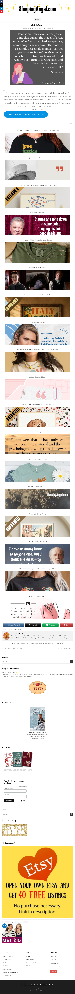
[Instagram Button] (37, 984)
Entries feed (30, 960)
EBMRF (5, 966)
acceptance (20, 643)
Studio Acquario (7, 975)
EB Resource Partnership (10, 963)
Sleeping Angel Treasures (10, 972)
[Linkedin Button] (34, 984)
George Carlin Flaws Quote (37, 541)
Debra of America (8, 956)
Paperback (38, 732)
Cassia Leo (26, 643)
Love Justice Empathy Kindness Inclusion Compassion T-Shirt (37, 130)
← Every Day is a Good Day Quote (12, 648)
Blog (42, 28)
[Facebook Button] (26, 984)
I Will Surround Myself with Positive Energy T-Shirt (37, 569)
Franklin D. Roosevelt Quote (37, 486)
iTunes (38, 738)
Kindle (44, 732)
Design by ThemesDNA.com (37, 991)
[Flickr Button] (40, 984)
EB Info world (7, 960)
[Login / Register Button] (52, 984)
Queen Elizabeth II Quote (37, 158)
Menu (38, 19)
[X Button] (23, 984)
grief (30, 643)
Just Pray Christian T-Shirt (37, 459)
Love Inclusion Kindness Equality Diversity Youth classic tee (38, 349)
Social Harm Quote (37, 432)
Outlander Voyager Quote (37, 267)
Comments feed (31, 963)
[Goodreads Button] (49, 984)
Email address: (54, 964)
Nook (46, 734)
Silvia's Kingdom (8, 969)
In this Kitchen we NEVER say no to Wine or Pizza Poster (37, 185)
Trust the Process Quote (37, 596)
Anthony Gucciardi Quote (37, 377)
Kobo (42, 738)
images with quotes (37, 643)
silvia (25, 28)
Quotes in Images (48, 28)
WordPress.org (30, 966)
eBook (43, 736)
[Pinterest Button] (31, 984)
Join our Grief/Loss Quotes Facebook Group (25, 114)
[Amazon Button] (46, 984)
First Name (7, 794)
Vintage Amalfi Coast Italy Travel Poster (37, 295)
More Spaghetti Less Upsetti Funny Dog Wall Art (37, 404)
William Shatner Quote (37, 212)
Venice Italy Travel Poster (37, 514)
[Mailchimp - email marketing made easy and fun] (24, 802)
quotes (61, 643)
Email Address (8, 788)
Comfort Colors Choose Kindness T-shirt (37, 240)
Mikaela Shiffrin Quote (38, 322)
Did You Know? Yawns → (65, 648)
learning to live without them (51, 643)
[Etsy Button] (43, 984)
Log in (28, 956)
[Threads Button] (28, 984)
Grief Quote (37, 25)
